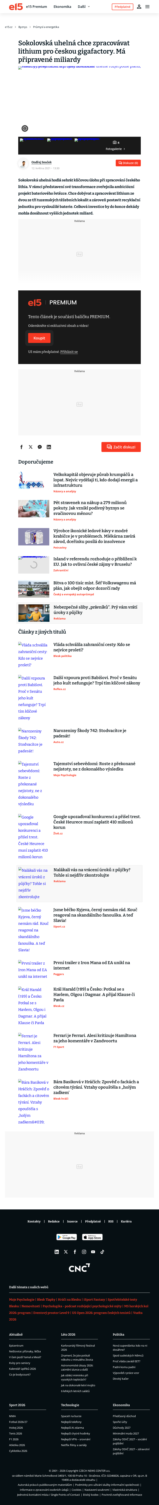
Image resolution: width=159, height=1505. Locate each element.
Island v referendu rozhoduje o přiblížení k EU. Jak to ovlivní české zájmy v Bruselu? (95, 561)
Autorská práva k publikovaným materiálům (45, 1485)
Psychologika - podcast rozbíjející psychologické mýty (82, 1306)
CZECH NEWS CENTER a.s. (94, 1471)
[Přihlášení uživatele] (139, 6)
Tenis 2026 (15, 1433)
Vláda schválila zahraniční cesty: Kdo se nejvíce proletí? (91, 647)
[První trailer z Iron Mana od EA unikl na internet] (33, 970)
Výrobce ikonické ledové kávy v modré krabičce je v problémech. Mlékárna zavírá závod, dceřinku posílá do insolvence (94, 536)
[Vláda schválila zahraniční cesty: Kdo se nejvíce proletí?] (33, 655)
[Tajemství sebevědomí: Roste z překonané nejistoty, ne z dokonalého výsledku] (33, 784)
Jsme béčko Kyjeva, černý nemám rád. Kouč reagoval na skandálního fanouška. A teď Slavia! (95, 915)
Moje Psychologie (21, 1299)
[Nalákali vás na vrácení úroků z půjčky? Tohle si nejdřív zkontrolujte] (33, 883)
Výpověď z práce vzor (126, 1373)
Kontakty (34, 1221)
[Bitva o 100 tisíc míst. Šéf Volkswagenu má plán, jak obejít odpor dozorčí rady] (33, 589)
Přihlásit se (69, 352)
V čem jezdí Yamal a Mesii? (25, 1357)
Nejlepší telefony (71, 1422)
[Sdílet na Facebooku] (21, 447)
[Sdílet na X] (30, 447)
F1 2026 (13, 1439)
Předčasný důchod (124, 1416)
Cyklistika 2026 (18, 1451)
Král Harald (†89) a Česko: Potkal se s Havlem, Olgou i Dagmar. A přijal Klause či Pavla (94, 994)
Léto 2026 (68, 1334)
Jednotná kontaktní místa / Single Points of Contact (48, 1495)
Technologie (70, 1405)
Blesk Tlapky (46, 1299)
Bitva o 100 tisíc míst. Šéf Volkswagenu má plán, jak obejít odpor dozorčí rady (94, 585)
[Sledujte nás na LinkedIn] (56, 1252)
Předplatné (93, 1221)
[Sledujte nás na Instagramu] (84, 1252)
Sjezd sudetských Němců (128, 1355)
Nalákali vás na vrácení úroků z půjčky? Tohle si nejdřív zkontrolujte (92, 872)
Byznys (22, 27)
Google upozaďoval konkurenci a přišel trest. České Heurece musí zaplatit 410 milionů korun (97, 822)
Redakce (54, 1221)
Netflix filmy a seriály (74, 1445)
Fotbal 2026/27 (18, 1422)
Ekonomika (62, 7)
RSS (110, 1221)
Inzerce (72, 1221)
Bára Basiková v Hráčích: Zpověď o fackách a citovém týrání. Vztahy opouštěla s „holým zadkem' (96, 1087)
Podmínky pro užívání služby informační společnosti (107, 1485)
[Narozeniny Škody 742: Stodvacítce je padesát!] (33, 741)
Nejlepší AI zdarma (72, 1428)
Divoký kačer (121, 1378)
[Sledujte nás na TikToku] (102, 1252)
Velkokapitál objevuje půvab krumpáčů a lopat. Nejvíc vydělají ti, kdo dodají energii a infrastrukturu (95, 480)
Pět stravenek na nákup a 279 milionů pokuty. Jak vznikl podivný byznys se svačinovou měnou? (90, 508)
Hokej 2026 (16, 1428)
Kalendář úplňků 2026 (22, 1369)
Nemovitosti (31, 1306)
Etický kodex (91, 1495)
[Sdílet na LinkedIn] (49, 447)
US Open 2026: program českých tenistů (101, 1313)
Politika (118, 1334)
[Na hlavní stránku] (16, 6)
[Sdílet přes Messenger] (39, 447)
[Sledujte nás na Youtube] (93, 1252)
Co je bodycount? (20, 1374)
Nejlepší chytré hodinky (75, 1433)
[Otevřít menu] (147, 6)
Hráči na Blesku (69, 1299)
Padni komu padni (124, 1367)
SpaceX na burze (71, 1416)
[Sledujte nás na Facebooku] (75, 1252)
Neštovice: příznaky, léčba (25, 1351)
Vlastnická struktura (124, 1490)
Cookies (76, 1490)
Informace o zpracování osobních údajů (44, 1490)
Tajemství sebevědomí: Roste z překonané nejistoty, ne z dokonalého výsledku (94, 766)
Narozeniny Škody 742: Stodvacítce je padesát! (89, 733)
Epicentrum (16, 1345)
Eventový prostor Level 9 (51, 1313)
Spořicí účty (120, 1422)
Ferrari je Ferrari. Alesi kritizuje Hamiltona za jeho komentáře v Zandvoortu (94, 1038)
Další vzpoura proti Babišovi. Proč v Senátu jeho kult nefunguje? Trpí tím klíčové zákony (96, 680)
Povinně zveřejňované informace (122, 1495)
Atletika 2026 (17, 1445)
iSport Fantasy (94, 1299)
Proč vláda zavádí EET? (126, 1361)
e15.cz (8, 27)
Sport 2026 (17, 1405)
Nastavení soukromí (96, 1490)
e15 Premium (36, 7)
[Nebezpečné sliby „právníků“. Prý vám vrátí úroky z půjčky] (33, 613)
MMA (12, 1416)
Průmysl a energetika (46, 27)
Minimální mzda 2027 (126, 1433)
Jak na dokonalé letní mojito (78, 1385)
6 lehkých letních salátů (75, 1391)
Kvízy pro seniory (19, 1363)
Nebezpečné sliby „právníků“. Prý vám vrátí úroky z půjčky (95, 610)
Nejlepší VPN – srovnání (75, 1439)
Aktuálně (16, 1334)
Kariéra (126, 1221)
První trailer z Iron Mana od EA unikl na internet (91, 965)
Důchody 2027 (121, 1428)
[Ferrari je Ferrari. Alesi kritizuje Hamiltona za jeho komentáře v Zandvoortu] (33, 1052)
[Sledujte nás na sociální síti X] (66, 1252)
